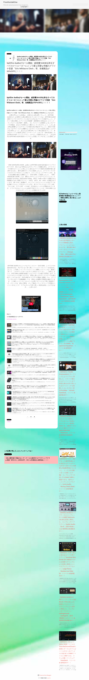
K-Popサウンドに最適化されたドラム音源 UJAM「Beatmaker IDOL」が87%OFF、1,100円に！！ (30, 348)
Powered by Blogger (45, 675)
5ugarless (49, 677)
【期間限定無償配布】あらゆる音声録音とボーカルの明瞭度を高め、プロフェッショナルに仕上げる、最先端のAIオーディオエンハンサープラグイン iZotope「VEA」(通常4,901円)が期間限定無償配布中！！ (67, 247)
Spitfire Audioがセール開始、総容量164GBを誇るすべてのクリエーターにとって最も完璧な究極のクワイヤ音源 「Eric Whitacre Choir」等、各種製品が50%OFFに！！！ (34, 58)
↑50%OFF (14, 58)
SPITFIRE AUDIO (11, 319)
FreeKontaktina (10, 2)
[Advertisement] (44, 41)
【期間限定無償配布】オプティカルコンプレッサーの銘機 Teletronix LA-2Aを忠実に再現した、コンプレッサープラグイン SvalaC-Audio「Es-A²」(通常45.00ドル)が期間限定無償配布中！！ (67, 522)
